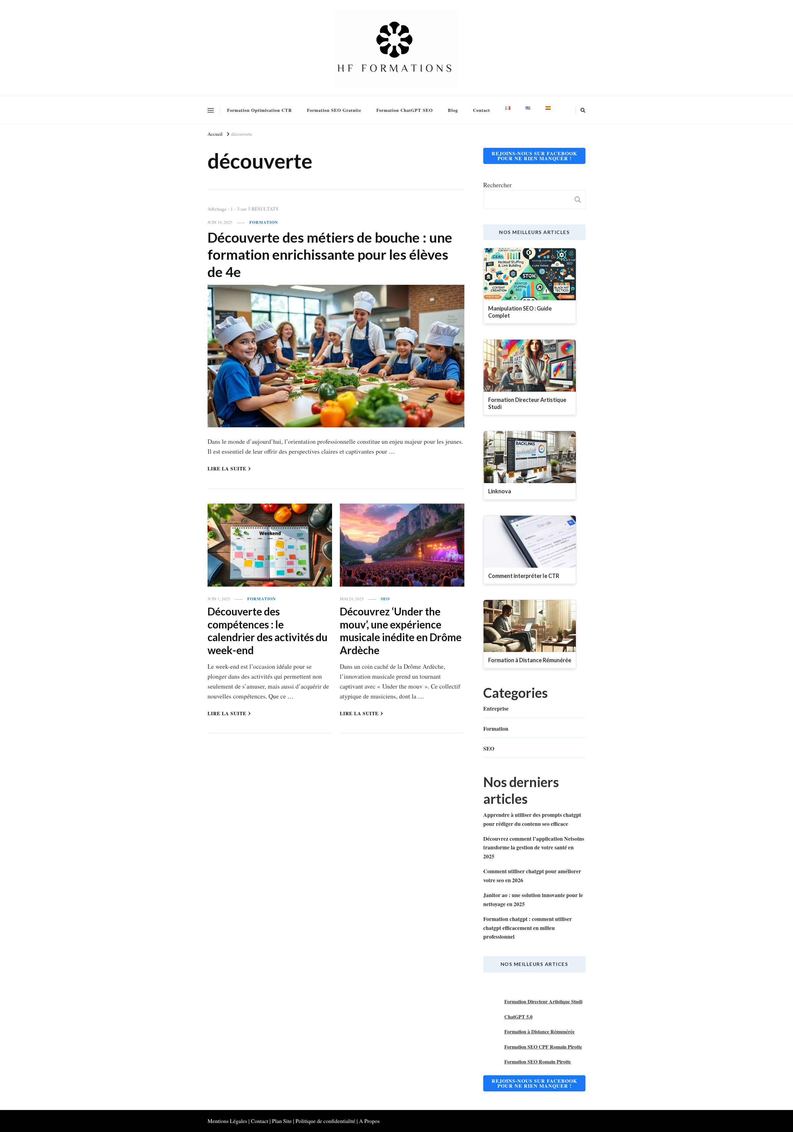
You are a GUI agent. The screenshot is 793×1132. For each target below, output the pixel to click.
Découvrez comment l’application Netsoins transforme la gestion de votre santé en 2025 (533, 847)
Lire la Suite (227, 468)
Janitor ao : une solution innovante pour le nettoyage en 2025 (533, 899)
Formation (263, 222)
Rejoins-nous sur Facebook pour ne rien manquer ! (534, 156)
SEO (385, 599)
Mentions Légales (227, 1121)
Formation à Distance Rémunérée (539, 1031)
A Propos (369, 1121)
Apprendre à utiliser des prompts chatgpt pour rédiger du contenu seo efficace (532, 819)
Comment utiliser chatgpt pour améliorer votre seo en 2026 (532, 875)
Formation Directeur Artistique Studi (543, 1001)
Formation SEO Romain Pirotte (537, 1061)
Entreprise (496, 708)
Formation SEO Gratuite (334, 110)
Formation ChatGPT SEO (404, 110)
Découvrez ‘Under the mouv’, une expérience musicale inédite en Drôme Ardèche (401, 630)
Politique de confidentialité (325, 1121)
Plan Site (282, 1121)
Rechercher (497, 185)
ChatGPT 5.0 (518, 1016)
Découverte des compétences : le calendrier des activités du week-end (267, 630)
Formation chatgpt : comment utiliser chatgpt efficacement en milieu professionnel (527, 927)
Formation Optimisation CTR (259, 110)
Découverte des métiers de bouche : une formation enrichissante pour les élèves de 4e (330, 254)
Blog (453, 110)
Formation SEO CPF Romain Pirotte (543, 1046)
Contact (481, 110)
